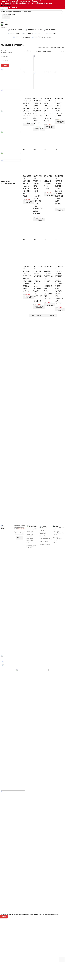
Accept (4, 917)
